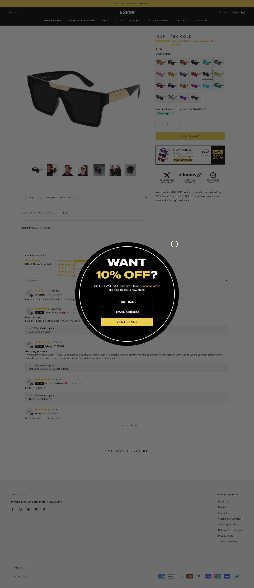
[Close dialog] (174, 244)
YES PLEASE (127, 322)
